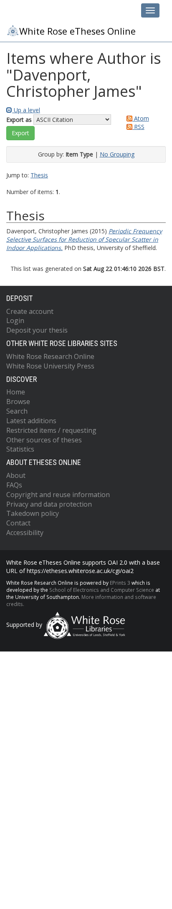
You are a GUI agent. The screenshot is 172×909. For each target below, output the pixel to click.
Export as (19, 120)
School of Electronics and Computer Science (101, 589)
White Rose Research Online (50, 356)
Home (15, 391)
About (15, 475)
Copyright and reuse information (58, 494)
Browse (18, 401)
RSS (138, 127)
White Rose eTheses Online (77, 31)
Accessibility (24, 532)
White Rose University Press (50, 366)
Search (17, 411)
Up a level (26, 110)
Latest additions (31, 420)
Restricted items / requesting (51, 430)
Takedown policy (32, 513)
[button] (20, 133)
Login (15, 320)
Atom (140, 118)
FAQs (14, 485)
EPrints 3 (120, 582)
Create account (29, 311)
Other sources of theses (44, 439)
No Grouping (117, 154)
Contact (18, 523)
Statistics (20, 449)
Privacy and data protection (49, 504)
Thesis (39, 175)
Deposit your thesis (37, 330)
